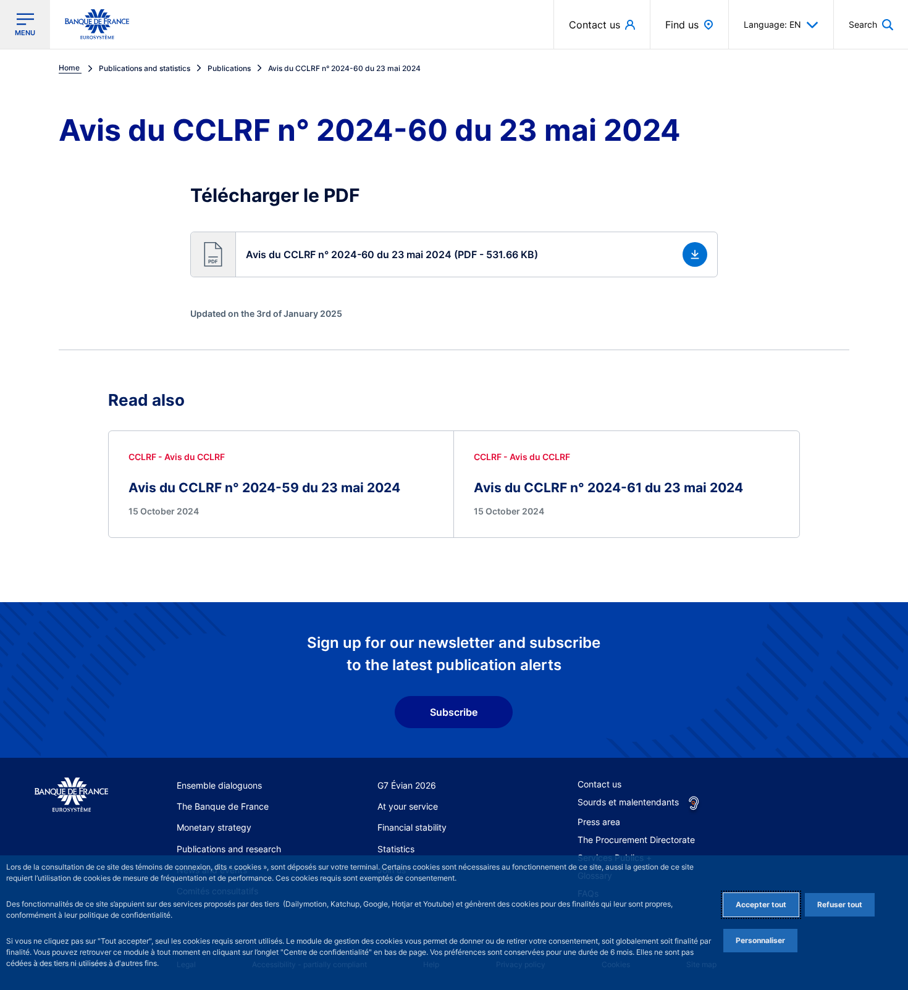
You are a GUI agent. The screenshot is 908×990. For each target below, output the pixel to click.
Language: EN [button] (772, 24)
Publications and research (229, 849)
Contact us (599, 784)
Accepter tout (761, 904)
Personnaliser (760, 940)
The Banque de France (223, 806)
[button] (871, 24)
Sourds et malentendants (628, 802)
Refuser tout (839, 904)
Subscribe (453, 712)
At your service (407, 806)
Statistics (395, 849)
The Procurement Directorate (636, 839)
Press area (599, 821)
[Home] (71, 795)
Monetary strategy (214, 827)
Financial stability (412, 827)
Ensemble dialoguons (219, 785)
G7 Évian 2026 (406, 785)
